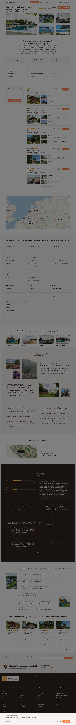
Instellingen (58, 721)
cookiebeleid (8, 721)
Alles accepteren (66, 721)
